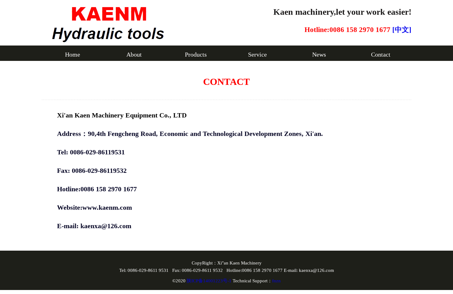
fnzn (276, 280)
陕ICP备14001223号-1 (210, 280)
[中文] (401, 30)
